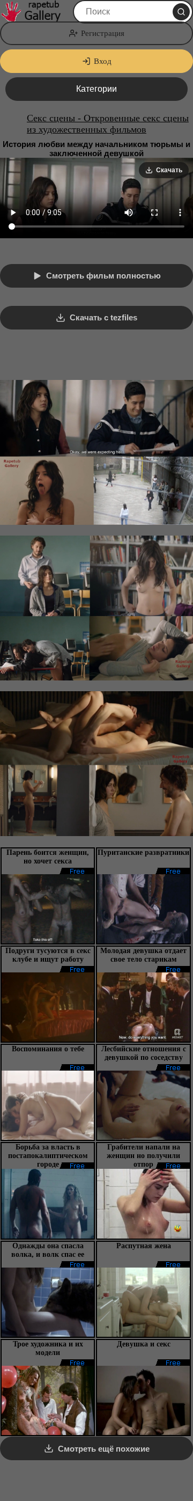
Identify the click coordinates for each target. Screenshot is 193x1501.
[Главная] (35, 12)
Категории (96, 88)
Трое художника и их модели (48, 1348)
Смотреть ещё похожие (104, 1448)
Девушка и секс (143, 1344)
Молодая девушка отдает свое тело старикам (143, 955)
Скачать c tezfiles (103, 317)
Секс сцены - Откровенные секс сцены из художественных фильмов (108, 124)
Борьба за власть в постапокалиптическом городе (48, 1155)
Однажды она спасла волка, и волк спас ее (47, 1250)
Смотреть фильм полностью (103, 275)
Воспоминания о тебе (48, 1049)
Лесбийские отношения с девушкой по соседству (143, 1053)
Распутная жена (143, 1246)
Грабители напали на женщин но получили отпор (143, 1155)
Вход (103, 61)
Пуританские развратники (143, 852)
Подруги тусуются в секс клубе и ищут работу (48, 955)
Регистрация (102, 33)
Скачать (169, 170)
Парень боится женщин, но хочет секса (47, 856)
